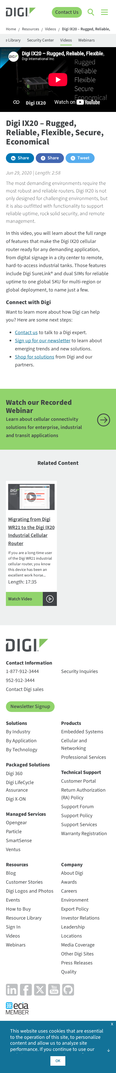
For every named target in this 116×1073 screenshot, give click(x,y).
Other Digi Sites (77, 953)
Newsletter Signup (30, 706)
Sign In (13, 926)
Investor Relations (80, 918)
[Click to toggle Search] (91, 12)
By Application (21, 740)
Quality (68, 971)
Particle (14, 831)
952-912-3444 (20, 680)
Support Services (79, 824)
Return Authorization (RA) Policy (83, 794)
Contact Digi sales (25, 689)
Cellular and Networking (74, 744)
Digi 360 (14, 773)
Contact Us (67, 12)
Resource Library (23, 918)
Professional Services (83, 757)
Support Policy (76, 815)
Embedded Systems (82, 731)
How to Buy (18, 909)
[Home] (21, 13)
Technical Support (81, 772)
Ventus (13, 849)
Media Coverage (78, 944)
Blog (11, 873)
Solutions (16, 723)
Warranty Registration (84, 833)
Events (13, 900)
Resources (30, 29)
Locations (71, 935)
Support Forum (77, 806)
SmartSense (19, 840)
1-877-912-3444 (22, 671)
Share (23, 158)
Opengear (16, 822)
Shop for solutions (34, 356)
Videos (50, 29)
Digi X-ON (16, 799)
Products (71, 723)
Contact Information (29, 663)
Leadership (73, 926)
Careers (69, 891)
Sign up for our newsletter (42, 340)
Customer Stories (24, 882)
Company (72, 864)
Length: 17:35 (31, 559)
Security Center (40, 40)
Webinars (86, 40)
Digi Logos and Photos (29, 891)
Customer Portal (78, 781)
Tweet (83, 158)
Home (11, 29)
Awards (69, 882)
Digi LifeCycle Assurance (20, 786)
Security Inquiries (79, 671)
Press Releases (77, 962)
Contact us (26, 332)
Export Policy (74, 909)
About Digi (72, 873)
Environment (74, 900)
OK (57, 1061)
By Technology (21, 749)
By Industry (18, 731)
